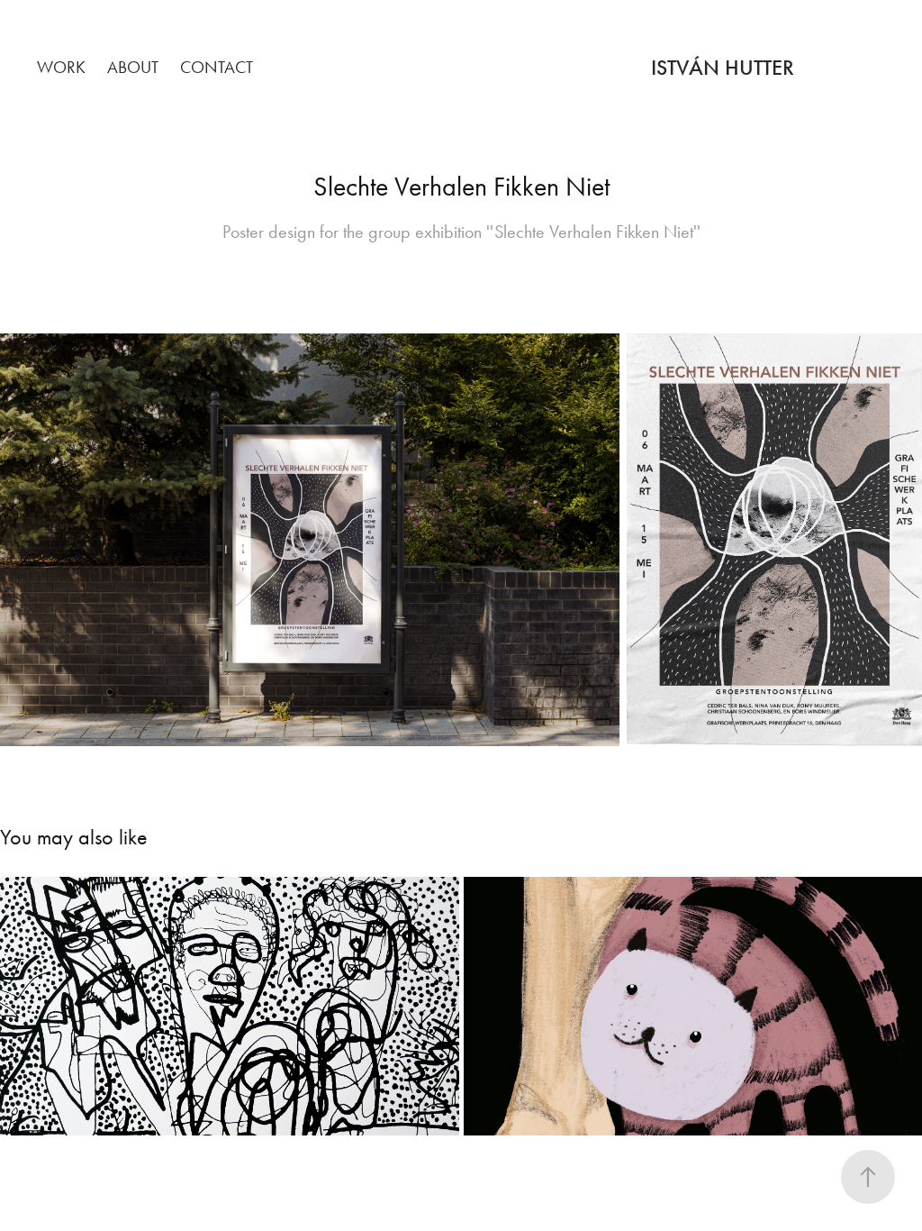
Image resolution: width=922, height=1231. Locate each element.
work (61, 67)
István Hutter (722, 67)
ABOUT (132, 67)
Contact (216, 67)
